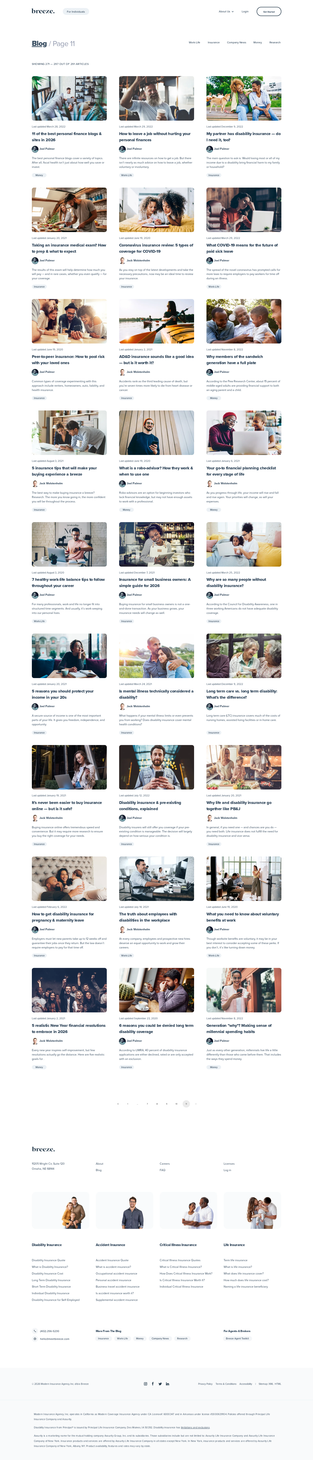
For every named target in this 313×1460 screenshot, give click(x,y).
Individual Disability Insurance (50, 1293)
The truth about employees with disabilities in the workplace (148, 917)
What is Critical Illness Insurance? (181, 1267)
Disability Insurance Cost (47, 1273)
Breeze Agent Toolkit (237, 1338)
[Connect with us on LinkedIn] (167, 1384)
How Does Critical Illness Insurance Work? (186, 1273)
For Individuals (76, 12)
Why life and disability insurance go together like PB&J (239, 806)
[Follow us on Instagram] (145, 1384)
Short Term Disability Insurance (51, 1286)
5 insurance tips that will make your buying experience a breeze (64, 471)
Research (275, 42)
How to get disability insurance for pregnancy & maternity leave (63, 917)
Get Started (269, 12)
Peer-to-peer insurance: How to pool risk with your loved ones (68, 360)
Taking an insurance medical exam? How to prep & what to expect (69, 248)
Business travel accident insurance (118, 1286)
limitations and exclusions (195, 1427)
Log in (227, 1170)
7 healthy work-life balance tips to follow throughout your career (68, 582)
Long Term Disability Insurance (51, 1280)
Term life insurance (235, 1260)
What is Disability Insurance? (50, 1267)
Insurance (214, 42)
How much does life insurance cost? (246, 1280)
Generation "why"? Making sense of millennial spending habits (239, 1028)
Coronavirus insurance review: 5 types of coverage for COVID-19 (156, 248)
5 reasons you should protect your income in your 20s (63, 694)
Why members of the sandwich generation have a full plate (234, 360)
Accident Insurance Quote (112, 1260)
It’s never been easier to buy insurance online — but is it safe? (67, 806)
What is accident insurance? (113, 1267)
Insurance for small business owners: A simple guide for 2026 (155, 582)
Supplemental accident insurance (117, 1300)
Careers (165, 1163)
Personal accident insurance (113, 1280)
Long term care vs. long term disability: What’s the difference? (241, 694)
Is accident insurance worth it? (115, 1293)
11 (186, 1104)
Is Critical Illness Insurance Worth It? (182, 1280)
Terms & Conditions (226, 1384)
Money (257, 42)
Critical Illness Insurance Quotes (180, 1260)
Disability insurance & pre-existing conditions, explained (150, 806)
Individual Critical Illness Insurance (181, 1286)
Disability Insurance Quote (48, 1260)
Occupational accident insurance (116, 1273)
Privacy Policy (205, 1384)
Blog (39, 43)
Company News (236, 42)
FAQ (162, 1170)
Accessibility (245, 1384)
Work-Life (194, 42)
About (99, 1163)
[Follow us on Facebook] (152, 1384)
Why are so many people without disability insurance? (236, 582)
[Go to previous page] (118, 1104)
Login (245, 11)
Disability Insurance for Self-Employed (56, 1300)
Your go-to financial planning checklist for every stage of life (241, 471)
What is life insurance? (238, 1267)
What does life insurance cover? (244, 1273)
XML (271, 1384)
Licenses (229, 1163)
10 (176, 1104)
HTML (278, 1384)
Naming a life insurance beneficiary (246, 1286)
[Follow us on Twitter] (160, 1384)
